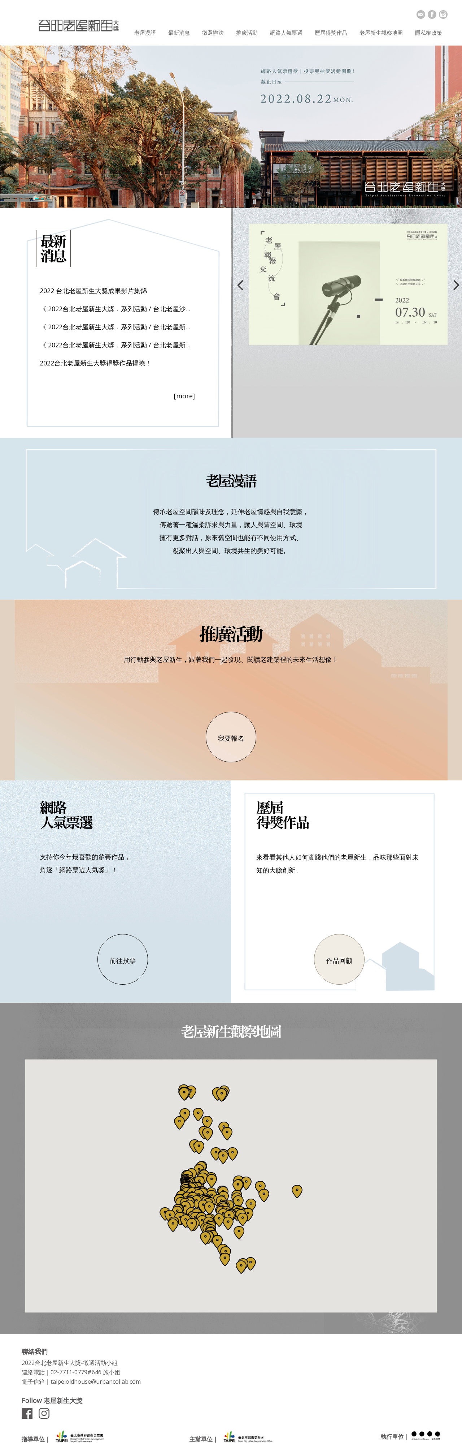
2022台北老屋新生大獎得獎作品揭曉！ (96, 363)
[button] (191, 1092)
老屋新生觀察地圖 (381, 32)
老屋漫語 (145, 32)
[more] (184, 395)
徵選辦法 (213, 32)
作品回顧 (339, 960)
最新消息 (179, 32)
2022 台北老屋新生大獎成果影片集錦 (93, 290)
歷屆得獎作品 (331, 32)
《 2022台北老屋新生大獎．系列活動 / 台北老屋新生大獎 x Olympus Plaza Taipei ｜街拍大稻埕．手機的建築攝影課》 (117, 345)
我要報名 (231, 738)
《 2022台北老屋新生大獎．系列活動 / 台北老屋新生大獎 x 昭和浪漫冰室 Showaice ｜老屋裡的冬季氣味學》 (117, 327)
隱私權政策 (428, 32)
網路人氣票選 (286, 32)
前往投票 (123, 960)
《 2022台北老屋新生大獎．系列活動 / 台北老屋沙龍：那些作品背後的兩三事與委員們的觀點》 (117, 308)
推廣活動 (247, 32)
